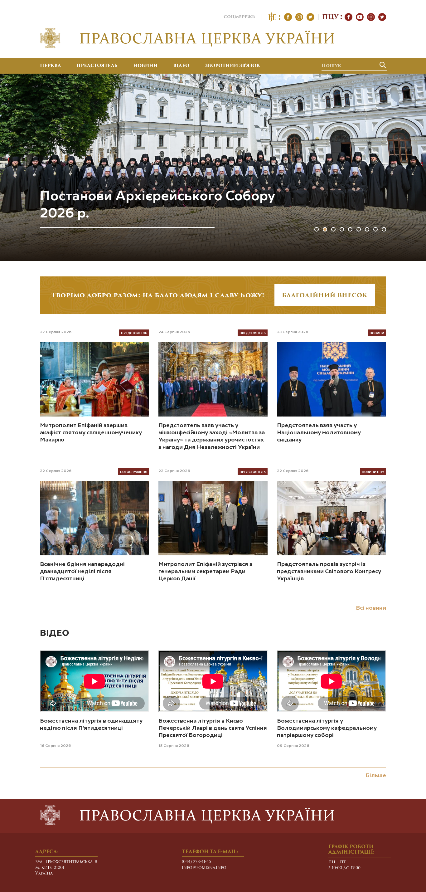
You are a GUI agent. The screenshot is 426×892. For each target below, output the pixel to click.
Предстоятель (97, 66)
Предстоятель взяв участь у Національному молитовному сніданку (319, 433)
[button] (316, 229)
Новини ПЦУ (373, 471)
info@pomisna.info (204, 868)
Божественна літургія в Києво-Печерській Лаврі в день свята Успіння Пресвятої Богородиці (212, 728)
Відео (181, 66)
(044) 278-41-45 (196, 862)
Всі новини (371, 608)
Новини (145, 66)
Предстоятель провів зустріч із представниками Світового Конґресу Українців (329, 572)
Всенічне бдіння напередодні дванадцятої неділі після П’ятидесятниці (82, 572)
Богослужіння (133, 471)
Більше (375, 775)
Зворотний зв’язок (232, 66)
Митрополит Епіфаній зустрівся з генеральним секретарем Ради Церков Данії (205, 572)
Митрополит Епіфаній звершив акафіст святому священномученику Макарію (91, 433)
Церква (50, 66)
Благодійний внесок (324, 296)
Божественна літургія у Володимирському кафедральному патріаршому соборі (327, 728)
